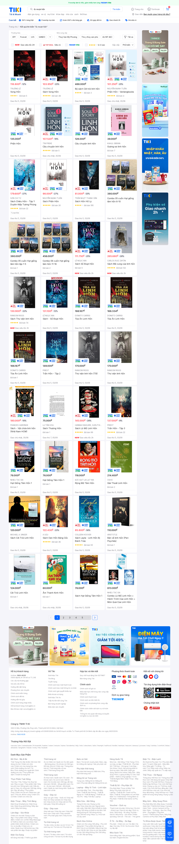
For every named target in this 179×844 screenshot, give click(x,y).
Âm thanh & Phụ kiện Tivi (152, 762)
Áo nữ (46, 762)
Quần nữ (59, 762)
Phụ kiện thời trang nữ (85, 771)
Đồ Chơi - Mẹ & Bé (19, 759)
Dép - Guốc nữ (60, 798)
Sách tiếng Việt (115, 836)
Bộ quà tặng (87, 834)
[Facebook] (146, 676)
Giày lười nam (49, 811)
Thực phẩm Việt (30, 784)
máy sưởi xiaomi (160, 832)
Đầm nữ (52, 762)
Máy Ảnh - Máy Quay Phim (155, 801)
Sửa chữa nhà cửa (87, 806)
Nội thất (88, 808)
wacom (128, 746)
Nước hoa (19, 828)
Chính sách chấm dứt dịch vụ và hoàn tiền (94, 710)
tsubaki (44, 748)
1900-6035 (21, 675)
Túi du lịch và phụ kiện (90, 762)
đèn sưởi (154, 824)
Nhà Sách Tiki (116, 833)
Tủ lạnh (150, 764)
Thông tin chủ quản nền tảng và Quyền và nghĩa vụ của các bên (94, 715)
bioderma (70, 746)
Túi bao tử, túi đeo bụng (64, 837)
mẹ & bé (51, 14)
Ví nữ (68, 825)
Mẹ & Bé (124, 770)
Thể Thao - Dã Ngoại (152, 775)
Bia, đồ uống (19, 790)
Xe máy (117, 826)
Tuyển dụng (52, 682)
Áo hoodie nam (54, 782)
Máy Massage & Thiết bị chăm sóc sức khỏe (26, 821)
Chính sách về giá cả (88, 689)
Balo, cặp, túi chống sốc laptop (92, 763)
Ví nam (46, 834)
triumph (100, 746)
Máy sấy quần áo (154, 770)
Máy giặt (150, 766)
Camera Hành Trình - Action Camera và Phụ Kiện (157, 808)
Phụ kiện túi (67, 827)
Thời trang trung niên (56, 770)
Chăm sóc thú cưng (84, 824)
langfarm (22, 748)
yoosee (142, 746)
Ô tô (122, 826)
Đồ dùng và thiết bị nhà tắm (92, 810)
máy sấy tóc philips (159, 826)
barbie (44, 746)
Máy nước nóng (157, 768)
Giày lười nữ (63, 802)
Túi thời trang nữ (51, 822)
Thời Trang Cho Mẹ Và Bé (20, 762)
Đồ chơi (34, 762)
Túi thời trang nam (52, 831)
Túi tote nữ (58, 827)
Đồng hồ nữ (90, 781)
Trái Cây (14, 782)
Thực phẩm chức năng (23, 818)
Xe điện (132, 824)
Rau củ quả (19, 784)
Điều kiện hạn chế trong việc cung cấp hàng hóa (94, 693)
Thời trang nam (51, 775)
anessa (135, 746)
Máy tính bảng (21, 808)
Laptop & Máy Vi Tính (127, 775)
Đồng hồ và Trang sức (87, 778)
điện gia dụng (33, 14)
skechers (87, 746)
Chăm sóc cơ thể (22, 820)
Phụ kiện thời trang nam (91, 772)
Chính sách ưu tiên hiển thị (90, 700)
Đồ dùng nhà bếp (17, 838)
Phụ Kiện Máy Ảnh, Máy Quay (154, 804)
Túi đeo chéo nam (57, 834)
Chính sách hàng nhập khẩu (21, 703)
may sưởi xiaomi (154, 830)
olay (148, 746)
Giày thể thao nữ (162, 792)
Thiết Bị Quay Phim (156, 814)
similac (154, 746)
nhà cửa (69, 14)
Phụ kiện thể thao (157, 782)
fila (39, 748)
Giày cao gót (48, 798)
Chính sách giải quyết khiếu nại (59, 691)
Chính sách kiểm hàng (19, 693)
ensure (57, 746)
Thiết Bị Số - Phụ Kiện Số (121, 785)
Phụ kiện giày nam (55, 816)
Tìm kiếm (116, 9)
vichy (35, 748)
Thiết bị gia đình (31, 838)
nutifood (108, 746)
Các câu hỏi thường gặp (20, 681)
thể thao (83, 14)
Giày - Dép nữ (50, 795)
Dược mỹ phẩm (31, 830)
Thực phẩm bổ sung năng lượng (158, 793)
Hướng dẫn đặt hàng (18, 687)
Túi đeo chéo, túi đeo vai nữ (54, 825)
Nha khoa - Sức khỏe (124, 814)
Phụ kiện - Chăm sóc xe (119, 824)
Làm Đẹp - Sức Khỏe (20, 813)
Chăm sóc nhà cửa (25, 797)
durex (63, 746)
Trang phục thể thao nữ (151, 778)
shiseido (14, 748)
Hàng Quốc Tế (116, 759)
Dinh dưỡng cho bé (22, 768)
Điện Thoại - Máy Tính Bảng (23, 801)
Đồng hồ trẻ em (101, 783)
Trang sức (80, 781)
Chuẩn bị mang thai (22, 775)
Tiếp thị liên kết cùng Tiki (57, 701)
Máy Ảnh (162, 817)
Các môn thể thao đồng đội (158, 788)
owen (51, 746)
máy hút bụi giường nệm (157, 833)
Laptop (98, 797)
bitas (167, 746)
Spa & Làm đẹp (126, 810)
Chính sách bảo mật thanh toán (60, 685)
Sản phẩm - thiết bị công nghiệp (125, 776)
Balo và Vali (82, 759)
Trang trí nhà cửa (83, 804)
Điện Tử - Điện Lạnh (152, 759)
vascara (14, 746)
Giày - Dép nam (51, 808)
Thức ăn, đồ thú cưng (23, 795)
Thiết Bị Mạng (90, 795)
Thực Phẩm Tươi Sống (21, 779)
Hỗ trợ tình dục (29, 828)
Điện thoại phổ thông (23, 806)
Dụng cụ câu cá (153, 786)
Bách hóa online (121, 772)
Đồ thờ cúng (85, 814)
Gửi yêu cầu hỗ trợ (17, 684)
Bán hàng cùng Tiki (87, 679)
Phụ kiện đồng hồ (87, 783)
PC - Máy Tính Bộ (87, 797)
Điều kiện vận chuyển (56, 707)
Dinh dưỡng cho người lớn (24, 770)
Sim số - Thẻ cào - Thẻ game (129, 817)
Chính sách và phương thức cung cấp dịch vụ (94, 704)
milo (81, 746)
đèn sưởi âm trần (153, 839)
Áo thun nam (48, 778)
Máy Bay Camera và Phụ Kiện (157, 816)
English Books (122, 838)
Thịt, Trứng (22, 782)
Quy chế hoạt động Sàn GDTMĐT (92, 675)
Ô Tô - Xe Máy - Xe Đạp (120, 821)
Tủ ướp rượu (166, 770)
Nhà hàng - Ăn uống (122, 812)
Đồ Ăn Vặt (85, 830)
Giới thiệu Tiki (53, 675)
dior (19, 746)
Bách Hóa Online (84, 821)
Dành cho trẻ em (22, 792)
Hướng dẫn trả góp (18, 700)
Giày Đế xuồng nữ (58, 804)
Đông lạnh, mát (26, 786)
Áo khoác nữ (61, 764)
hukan (29, 748)
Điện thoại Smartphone (19, 804)
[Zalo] (156, 676)
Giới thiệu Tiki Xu (54, 697)
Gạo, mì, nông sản (23, 788)
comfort (161, 746)
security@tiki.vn (29, 709)
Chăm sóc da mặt (17, 816)
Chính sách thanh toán (88, 697)
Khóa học (129, 808)
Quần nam (58, 778)
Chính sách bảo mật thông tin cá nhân (62, 688)
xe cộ (43, 14)
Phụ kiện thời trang (85, 768)
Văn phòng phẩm (128, 836)
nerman (121, 746)
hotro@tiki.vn (30, 706)
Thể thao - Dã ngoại (120, 766)
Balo (78, 762)
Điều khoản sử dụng (55, 694)
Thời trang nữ (50, 759)
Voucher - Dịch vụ (118, 805)
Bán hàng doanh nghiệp (57, 704)
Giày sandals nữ (57, 800)
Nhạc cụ (94, 814)
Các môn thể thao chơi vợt (157, 789)
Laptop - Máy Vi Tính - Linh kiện (91, 787)
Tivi (148, 768)
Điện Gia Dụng (17, 835)
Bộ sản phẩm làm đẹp (24, 829)
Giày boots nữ (52, 802)
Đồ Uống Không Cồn (90, 832)
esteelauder (27, 746)
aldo (94, 746)
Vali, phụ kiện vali (100, 764)
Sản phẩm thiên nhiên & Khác (24, 823)
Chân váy (59, 766)
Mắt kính (97, 771)
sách (76, 14)
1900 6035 (21, 734)
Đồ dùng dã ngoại (158, 780)
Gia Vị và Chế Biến (88, 828)
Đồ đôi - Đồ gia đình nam (60, 784)
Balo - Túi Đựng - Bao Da (156, 810)
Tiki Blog (51, 679)
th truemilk (37, 746)
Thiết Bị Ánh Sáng (157, 806)
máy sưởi (146, 824)
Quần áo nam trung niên (57, 788)
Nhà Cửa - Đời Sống (86, 801)
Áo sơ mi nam (58, 780)
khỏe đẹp (60, 14)
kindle (114, 746)
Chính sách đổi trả (17, 696)
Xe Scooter (130, 826)
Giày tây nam (60, 811)
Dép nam (55, 813)
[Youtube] (151, 676)
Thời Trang (130, 762)
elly (77, 746)
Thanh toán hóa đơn (117, 808)
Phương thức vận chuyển (20, 690)
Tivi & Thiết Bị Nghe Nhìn (123, 778)
